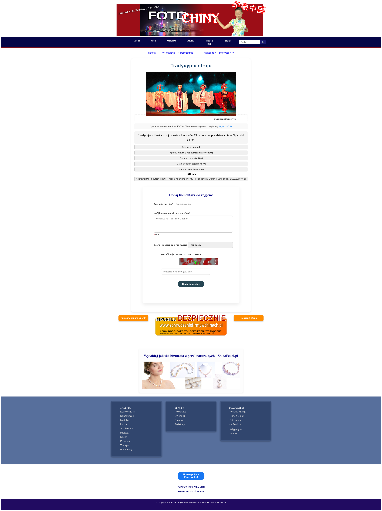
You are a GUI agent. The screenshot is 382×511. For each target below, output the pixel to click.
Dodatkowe (171, 40)
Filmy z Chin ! (236, 416)
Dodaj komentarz (191, 284)
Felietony (180, 424)
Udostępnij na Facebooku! (191, 475)
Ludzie (123, 424)
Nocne (123, 437)
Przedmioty (126, 449)
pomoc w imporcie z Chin (191, 487)
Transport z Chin (248, 318)
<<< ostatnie (168, 53)
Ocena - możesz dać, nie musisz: (171, 244)
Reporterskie (127, 416)
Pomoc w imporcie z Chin (133, 318)
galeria (152, 53)
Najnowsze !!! (127, 411)
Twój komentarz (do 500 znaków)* (172, 224)
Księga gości (236, 429)
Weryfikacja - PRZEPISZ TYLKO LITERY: (181, 254)
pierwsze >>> (226, 53)
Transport (125, 445)
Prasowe (179, 420)
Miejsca (124, 432)
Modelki (124, 420)
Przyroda (125, 441)
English (228, 40)
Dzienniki (180, 416)
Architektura (126, 428)
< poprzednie (185, 53)
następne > (209, 53)
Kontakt (190, 40)
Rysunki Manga (237, 411)
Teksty (153, 40)
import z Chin (225, 126)
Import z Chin (209, 42)
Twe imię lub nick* (164, 204)
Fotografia (180, 411)
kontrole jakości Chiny (191, 492)
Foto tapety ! (235, 420)
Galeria (137, 40)
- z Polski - (235, 424)
